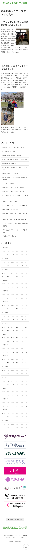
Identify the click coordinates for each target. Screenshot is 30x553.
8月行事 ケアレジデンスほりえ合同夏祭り (15, 215)
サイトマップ (22, 537)
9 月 (17, 327)
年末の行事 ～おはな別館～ (11, 173)
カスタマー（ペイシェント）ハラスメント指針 (15, 535)
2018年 (5, 334)
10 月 (12, 262)
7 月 (26, 262)
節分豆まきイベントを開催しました (14, 147)
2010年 (5, 420)
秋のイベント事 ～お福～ (10, 201)
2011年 (5, 410)
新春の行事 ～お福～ (9, 163)
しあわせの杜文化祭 (9, 151)
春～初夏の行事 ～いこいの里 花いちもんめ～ (16, 231)
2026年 (5, 248)
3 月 (17, 265)
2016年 (5, 356)
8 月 (22, 305)
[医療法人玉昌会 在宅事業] (15, 3)
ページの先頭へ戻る (16, 519)
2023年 (5, 280)
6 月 (3, 276)
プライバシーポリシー (11, 537)
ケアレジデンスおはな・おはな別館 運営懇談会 (16, 179)
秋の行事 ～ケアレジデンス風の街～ (14, 191)
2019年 (5, 323)
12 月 (3, 273)
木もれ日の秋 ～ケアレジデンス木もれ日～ (15, 197)
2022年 (5, 291)
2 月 (22, 265)
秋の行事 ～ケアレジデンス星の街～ (14, 187)
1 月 (26, 276)
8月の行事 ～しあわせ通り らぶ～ (13, 209)
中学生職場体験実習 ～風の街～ (12, 155)
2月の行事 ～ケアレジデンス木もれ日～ (15, 159)
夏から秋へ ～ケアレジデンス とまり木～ (15, 206)
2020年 (5, 312)
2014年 (5, 377)
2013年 (5, 388)
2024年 (5, 269)
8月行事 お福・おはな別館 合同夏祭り (15, 220)
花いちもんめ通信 (8, 184)
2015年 (5, 366)
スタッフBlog (7, 142)
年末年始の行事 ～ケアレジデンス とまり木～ (15, 168)
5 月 (8, 276)
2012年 (5, 399)
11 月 (8, 294)
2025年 (5, 258)
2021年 (5, 302)
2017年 (5, 345)
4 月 (13, 255)
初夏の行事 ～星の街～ (10, 236)
